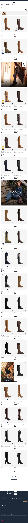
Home (2, 483)
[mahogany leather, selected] (14, 36)
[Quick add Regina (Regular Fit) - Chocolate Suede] (25, 103)
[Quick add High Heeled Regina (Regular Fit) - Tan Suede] (25, 399)
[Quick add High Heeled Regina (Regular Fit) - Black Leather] (25, 443)
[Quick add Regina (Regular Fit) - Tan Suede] (12, 31)
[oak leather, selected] (1, 59)
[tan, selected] (1, 36)
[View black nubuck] (15, 338)
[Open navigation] (2, 2)
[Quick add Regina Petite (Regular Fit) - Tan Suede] (12, 126)
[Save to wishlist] (13, 16)
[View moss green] (4, 36)
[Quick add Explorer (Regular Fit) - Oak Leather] (12, 103)
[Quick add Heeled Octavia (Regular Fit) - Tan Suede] (12, 333)
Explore (14, 194)
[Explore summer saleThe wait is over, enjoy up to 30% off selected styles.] (14, 74)
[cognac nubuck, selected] (1, 404)
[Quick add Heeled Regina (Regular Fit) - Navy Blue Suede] (12, 266)
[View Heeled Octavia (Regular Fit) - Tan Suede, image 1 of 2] (7, 326)
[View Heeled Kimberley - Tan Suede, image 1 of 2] (20, 281)
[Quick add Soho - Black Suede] (25, 465)
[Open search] (5, 2)
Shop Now (8, 380)
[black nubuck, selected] (14, 381)
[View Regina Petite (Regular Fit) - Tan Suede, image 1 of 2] (7, 119)
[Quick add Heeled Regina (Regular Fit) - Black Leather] (12, 289)
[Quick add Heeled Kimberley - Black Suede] (12, 355)
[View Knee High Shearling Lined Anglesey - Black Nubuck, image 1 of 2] (20, 370)
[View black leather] (15, 59)
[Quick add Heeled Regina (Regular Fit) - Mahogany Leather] (25, 244)
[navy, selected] (1, 178)
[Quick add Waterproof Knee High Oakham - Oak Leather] (12, 54)
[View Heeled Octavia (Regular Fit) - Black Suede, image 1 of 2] (7, 458)
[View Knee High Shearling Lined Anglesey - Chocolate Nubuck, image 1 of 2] (20, 348)
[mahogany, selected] (14, 248)
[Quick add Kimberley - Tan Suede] (12, 222)
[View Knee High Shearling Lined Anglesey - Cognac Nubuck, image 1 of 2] (7, 392)
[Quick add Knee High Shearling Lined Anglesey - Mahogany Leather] (25, 333)
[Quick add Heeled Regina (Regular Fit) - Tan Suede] (25, 54)
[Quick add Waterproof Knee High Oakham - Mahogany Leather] (25, 31)
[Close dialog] (15, 500)
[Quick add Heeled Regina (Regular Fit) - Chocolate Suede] (25, 222)
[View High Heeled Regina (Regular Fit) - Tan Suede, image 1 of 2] (20, 392)
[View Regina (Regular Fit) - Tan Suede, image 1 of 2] (7, 24)
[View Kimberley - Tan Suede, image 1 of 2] (7, 215)
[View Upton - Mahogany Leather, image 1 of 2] (20, 415)
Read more (2, 7)
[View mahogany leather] (15, 359)
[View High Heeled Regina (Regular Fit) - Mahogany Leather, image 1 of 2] (7, 415)
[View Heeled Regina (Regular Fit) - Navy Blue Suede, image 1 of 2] (7, 258)
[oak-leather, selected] (1, 109)
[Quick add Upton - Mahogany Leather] (25, 422)
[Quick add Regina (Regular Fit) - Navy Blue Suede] (12, 172)
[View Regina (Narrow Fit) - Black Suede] (24, 64)
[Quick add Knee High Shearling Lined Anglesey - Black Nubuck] (25, 377)
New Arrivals (14, 480)
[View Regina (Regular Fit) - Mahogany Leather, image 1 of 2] (20, 119)
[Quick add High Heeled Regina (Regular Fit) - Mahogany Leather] (12, 422)
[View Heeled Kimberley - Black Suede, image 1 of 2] (7, 348)
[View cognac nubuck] (16, 338)
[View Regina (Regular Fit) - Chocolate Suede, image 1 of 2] (20, 96)
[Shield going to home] (14, 2)
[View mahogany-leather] (16, 404)
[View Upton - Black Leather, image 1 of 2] (7, 436)
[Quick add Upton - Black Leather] (12, 443)
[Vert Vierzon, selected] (1, 248)
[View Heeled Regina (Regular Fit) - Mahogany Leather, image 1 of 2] (20, 237)
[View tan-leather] (16, 226)
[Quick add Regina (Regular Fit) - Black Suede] (25, 172)
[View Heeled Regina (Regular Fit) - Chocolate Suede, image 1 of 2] (20, 215)
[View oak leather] (15, 36)
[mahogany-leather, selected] (14, 132)
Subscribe (24, 501)
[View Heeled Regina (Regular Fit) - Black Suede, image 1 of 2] (20, 303)
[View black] (15, 293)
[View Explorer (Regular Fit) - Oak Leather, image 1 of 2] (7, 96)
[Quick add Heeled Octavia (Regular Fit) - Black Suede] (12, 465)
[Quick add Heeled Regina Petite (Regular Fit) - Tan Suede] (25, 149)
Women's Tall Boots (7, 483)
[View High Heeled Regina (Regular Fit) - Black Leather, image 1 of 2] (20, 436)
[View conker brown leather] (4, 59)
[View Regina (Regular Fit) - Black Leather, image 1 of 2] (20, 258)
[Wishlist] (22, 2)
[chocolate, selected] (14, 109)
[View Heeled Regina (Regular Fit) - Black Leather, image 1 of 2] (7, 281)
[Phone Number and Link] (4, 2)
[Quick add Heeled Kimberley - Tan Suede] (25, 289)
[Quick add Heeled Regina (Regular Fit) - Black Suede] (25, 310)
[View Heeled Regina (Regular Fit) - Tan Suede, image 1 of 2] (20, 47)
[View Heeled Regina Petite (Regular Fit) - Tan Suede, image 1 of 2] (20, 142)
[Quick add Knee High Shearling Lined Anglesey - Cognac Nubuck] (12, 399)
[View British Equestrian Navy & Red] (15, 109)
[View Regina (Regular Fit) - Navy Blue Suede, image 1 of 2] (7, 165)
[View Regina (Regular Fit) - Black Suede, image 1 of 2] (20, 165)
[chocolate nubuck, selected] (14, 359)
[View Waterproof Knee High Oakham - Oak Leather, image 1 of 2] (7, 47)
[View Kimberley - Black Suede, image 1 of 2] (7, 303)
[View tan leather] (4, 448)
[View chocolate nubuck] (15, 381)
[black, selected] (14, 178)
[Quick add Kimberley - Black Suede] (12, 310)
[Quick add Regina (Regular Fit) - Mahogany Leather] (25, 126)
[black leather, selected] (14, 271)
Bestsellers (14, 476)
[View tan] (4, 426)
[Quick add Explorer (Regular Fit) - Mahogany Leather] (12, 149)
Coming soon (14, 478)
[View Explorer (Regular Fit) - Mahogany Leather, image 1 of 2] (7, 142)
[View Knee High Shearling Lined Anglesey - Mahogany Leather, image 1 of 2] (20, 326)
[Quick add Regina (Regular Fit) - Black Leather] (25, 266)
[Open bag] (26, 2)
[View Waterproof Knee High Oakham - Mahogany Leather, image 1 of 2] (20, 24)
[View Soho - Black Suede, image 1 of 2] (20, 458)
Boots (3, 483)
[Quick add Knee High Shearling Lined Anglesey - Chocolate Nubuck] (25, 355)
